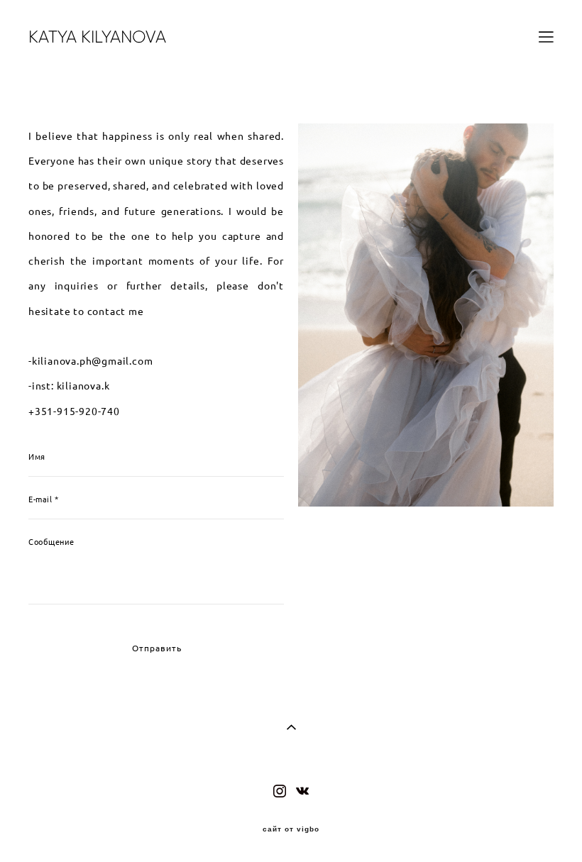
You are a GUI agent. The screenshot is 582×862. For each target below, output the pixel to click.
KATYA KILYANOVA (97, 36)
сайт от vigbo (291, 829)
